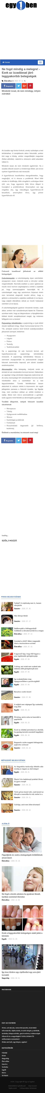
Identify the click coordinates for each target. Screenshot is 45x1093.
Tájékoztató (13, 1088)
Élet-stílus (5, 1061)
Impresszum (32, 1086)
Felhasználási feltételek (28, 1088)
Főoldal (7, 62)
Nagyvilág (5, 1058)
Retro (4, 1073)
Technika (5, 1067)
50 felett (5, 1076)
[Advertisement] (22, 35)
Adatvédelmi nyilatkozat (17, 1086)
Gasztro (4, 1064)
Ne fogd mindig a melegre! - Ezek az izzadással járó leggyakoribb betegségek (21, 72)
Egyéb (4, 1070)
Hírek (4, 1056)
